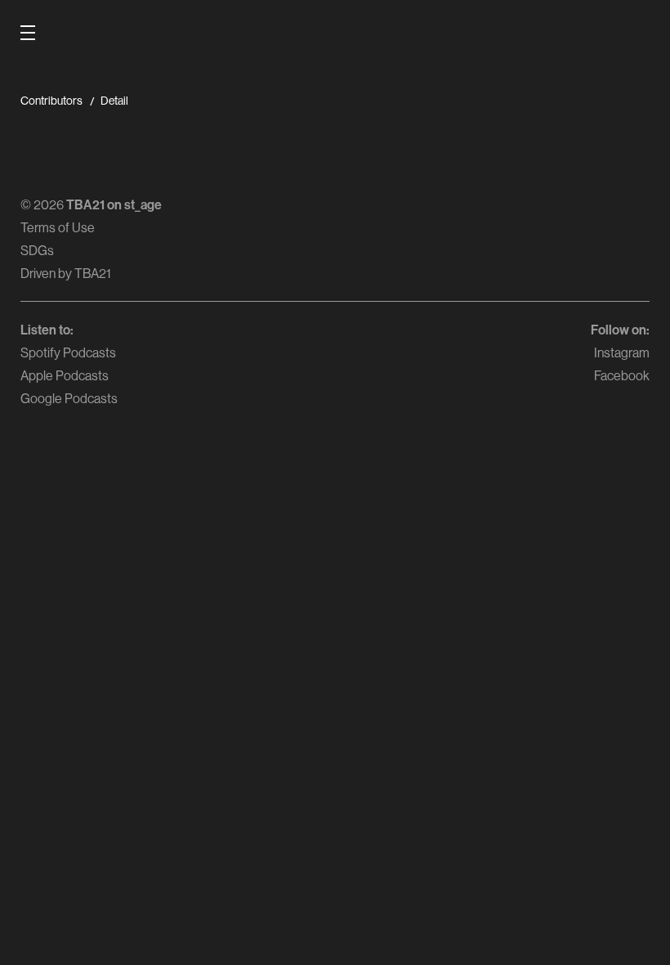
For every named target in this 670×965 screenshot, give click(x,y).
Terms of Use (57, 227)
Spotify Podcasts (68, 352)
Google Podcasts (69, 398)
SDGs (37, 250)
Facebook (622, 375)
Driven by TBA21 (65, 273)
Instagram (622, 352)
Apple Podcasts (64, 375)
